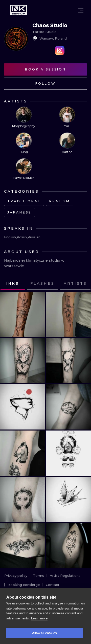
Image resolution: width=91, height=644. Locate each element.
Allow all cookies (44, 633)
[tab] (42, 284)
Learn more (39, 618)
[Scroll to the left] (9, 284)
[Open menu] (81, 10)
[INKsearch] (18, 10)
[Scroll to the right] (82, 284)
